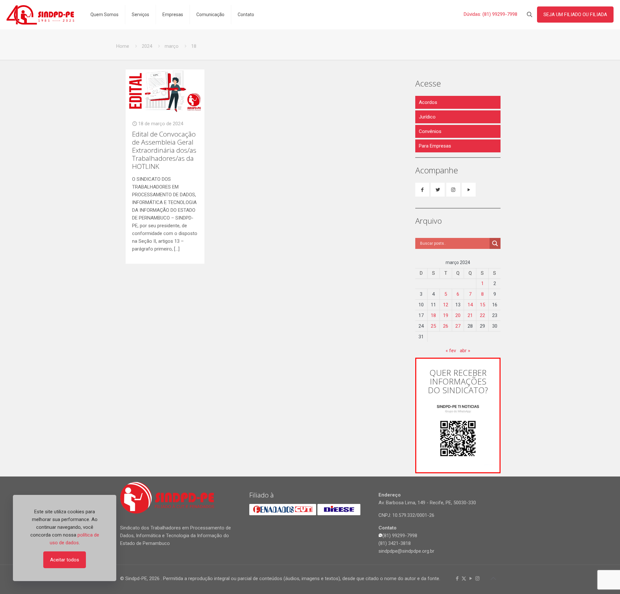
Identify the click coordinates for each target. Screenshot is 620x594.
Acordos (428, 102)
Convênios (430, 131)
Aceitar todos (64, 560)
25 (433, 326)
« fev (451, 350)
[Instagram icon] (477, 578)
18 (433, 315)
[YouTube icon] (470, 578)
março (172, 46)
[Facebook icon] (457, 578)
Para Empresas (435, 146)
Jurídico (427, 117)
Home (122, 46)
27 (457, 326)
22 (482, 315)
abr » (465, 350)
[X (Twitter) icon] (463, 578)
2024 (147, 46)
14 (470, 305)
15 (482, 305)
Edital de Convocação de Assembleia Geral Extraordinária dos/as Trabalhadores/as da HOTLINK (164, 150)
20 (457, 315)
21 (470, 315)
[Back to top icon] (493, 578)
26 (445, 326)
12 (445, 305)
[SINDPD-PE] (40, 14)
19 (445, 315)
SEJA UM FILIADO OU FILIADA (575, 14)
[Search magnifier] (495, 243)
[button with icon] (422, 190)
